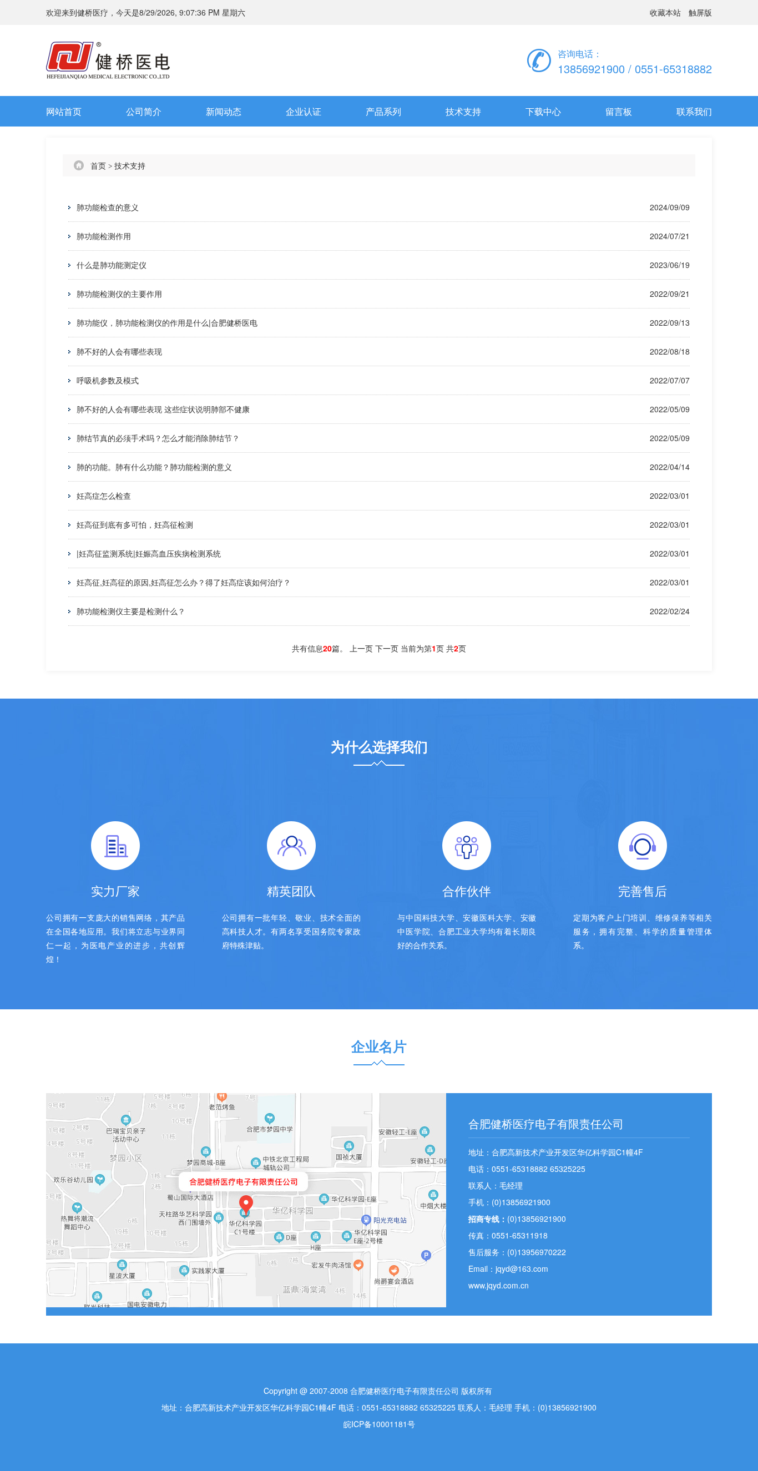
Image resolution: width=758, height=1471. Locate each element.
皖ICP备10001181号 (379, 1423)
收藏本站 (665, 12)
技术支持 (463, 111)
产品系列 (383, 111)
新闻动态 (223, 111)
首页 (98, 165)
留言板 (618, 111)
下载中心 (543, 111)
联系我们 (694, 111)
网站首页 (64, 111)
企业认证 (303, 111)
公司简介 (143, 111)
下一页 (388, 648)
